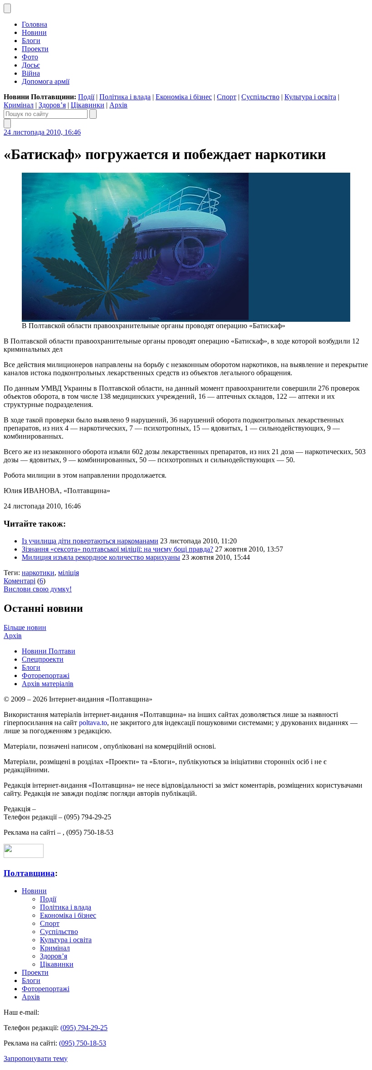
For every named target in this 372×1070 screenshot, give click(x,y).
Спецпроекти (43, 659)
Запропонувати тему (36, 1058)
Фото (30, 57)
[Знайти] (93, 114)
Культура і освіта (310, 97)
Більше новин (25, 627)
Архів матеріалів (47, 684)
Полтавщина (29, 873)
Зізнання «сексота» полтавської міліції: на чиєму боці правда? (117, 549)
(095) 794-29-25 (84, 1027)
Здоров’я (52, 105)
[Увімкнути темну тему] (7, 8)
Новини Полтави (48, 651)
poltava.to (93, 722)
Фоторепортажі (45, 675)
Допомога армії (45, 81)
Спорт (226, 97)
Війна (31, 73)
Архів (118, 105)
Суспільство (260, 97)
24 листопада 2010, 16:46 (42, 132)
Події (86, 97)
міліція (68, 572)
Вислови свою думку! (38, 589)
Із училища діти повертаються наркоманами (90, 541)
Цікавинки (87, 105)
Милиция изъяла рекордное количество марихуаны (101, 557)
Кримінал (19, 105)
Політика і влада (125, 97)
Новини (34, 32)
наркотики (38, 572)
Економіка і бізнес (184, 97)
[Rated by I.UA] (24, 855)
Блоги (31, 40)
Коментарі (19, 581)
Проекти (35, 49)
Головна (34, 24)
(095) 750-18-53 (82, 1043)
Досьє (31, 65)
